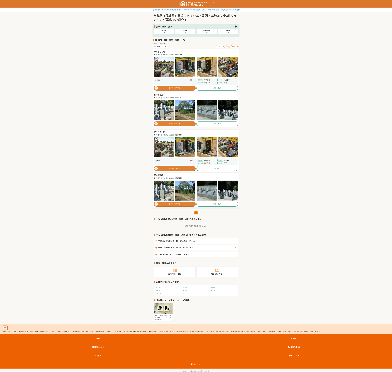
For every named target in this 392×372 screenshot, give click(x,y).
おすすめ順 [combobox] (157, 46)
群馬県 (212, 287)
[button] (164, 67)
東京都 (212, 290)
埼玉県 (158, 290)
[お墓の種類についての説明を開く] (236, 26)
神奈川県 (158, 294)
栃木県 (185, 287)
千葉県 (185, 290)
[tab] (164, 31)
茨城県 (158, 287)
